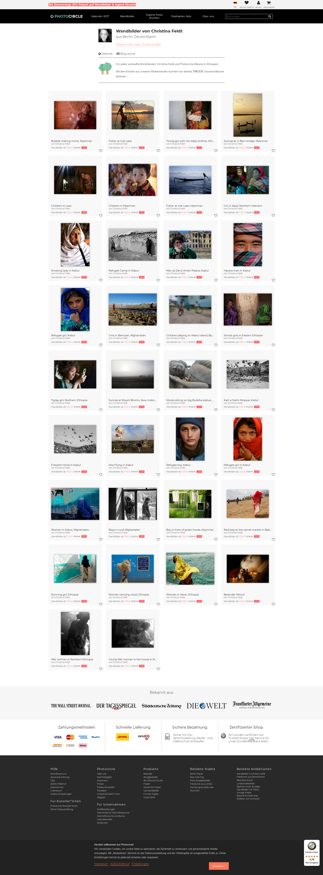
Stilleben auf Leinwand (248, 798)
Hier (252, 738)
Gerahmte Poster (152, 787)
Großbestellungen (106, 809)
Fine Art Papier (150, 794)
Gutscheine (149, 797)
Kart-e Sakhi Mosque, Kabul (241, 400)
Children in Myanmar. (122, 205)
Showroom (102, 780)
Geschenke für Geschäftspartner (113, 812)
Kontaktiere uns (58, 774)
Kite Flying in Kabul (121, 465)
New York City (197, 777)
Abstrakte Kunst (245, 780)
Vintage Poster (244, 792)
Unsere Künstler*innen (108, 794)
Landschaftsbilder (246, 783)
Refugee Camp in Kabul (124, 270)
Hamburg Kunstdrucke (201, 787)
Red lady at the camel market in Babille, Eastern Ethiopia (248, 529)
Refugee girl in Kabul (237, 465)
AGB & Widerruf (58, 784)
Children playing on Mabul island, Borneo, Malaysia (190, 335)
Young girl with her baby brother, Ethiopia (190, 141)
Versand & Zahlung (59, 777)
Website (107, 53)
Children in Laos (61, 205)
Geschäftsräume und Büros (111, 816)
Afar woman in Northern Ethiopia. (72, 659)
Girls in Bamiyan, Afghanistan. (127, 335)
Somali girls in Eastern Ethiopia (243, 335)
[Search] (269, 16)
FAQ (52, 780)
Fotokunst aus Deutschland (250, 777)
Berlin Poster (196, 774)
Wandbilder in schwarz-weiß (251, 774)
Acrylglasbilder (150, 777)
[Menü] (318, 842)
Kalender (147, 774)
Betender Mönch (234, 594)
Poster (146, 784)
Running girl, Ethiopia (64, 594)
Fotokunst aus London (201, 784)
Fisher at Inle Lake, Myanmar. (184, 205)
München (195, 790)
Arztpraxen (102, 822)
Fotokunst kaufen (106, 787)
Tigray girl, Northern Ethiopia (69, 400)
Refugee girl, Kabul (63, 335)
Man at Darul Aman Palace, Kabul (187, 270)
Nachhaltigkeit (104, 777)
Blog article (127, 53)
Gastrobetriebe (104, 819)
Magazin (101, 797)
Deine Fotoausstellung (61, 809)
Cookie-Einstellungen (61, 794)
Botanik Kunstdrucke (247, 795)
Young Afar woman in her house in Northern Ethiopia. (133, 659)
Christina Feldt (62, 144)
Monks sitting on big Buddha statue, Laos (190, 400)
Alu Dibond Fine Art (153, 780)
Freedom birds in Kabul (66, 465)
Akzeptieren (218, 866)
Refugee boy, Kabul (178, 465)
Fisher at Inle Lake (120, 141)
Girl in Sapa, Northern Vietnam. (243, 205)
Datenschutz (56, 787)
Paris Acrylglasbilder (200, 780)
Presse (100, 784)
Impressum (56, 790)
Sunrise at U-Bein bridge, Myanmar (246, 141)
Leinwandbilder (151, 790)
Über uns (101, 774)
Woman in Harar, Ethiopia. (182, 594)
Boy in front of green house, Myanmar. (190, 529)
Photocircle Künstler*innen (64, 806)
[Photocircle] (66, 16)
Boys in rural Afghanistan (124, 529)
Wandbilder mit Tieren (248, 789)
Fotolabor (102, 790)
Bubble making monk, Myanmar (71, 141)
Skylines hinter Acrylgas (248, 786)
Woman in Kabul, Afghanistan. (70, 529)
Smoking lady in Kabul (65, 270)
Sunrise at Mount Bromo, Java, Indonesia (133, 400)
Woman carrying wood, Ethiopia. (129, 594)
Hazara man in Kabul (237, 270)
